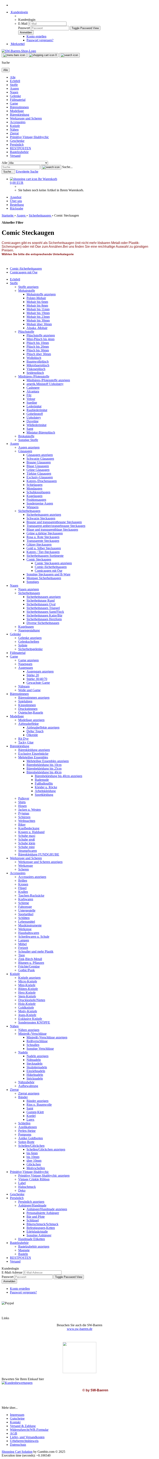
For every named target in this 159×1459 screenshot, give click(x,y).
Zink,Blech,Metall (30, 959)
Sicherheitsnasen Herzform (44, 619)
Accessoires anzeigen (32, 877)
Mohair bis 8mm (37, 305)
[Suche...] (51, 167)
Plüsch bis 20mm (37, 346)
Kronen (23, 884)
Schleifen (24, 1123)
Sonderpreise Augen (39, 503)
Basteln (23, 1254)
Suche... (67, 167)
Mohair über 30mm (39, 324)
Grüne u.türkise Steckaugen (44, 533)
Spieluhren (25, 701)
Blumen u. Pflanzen (31, 962)
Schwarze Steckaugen (40, 518)
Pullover (23, 798)
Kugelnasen (26, 626)
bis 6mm (32, 1153)
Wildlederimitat (36, 425)
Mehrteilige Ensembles (33, 757)
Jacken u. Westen (29, 809)
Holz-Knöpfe (27, 1004)
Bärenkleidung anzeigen (34, 750)
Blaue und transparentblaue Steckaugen (52, 529)
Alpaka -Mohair (36, 328)
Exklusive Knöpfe (30, 1018)
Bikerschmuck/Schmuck (42, 1224)
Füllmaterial (17, 99)
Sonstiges (32, 582)
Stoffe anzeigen (28, 287)
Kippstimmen (27, 705)
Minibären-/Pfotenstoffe (33, 376)
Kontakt (15, 1422)
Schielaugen (34, 484)
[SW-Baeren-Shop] (19, 51)
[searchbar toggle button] (69, 55)
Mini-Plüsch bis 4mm (40, 339)
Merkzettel (17, 44)
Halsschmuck (27, 1186)
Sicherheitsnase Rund (40, 600)
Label (22, 1183)
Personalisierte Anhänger (42, 1213)
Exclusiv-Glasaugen (39, 477)
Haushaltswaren (28, 933)
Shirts (22, 802)
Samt (29, 428)
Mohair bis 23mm (38, 316)
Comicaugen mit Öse (48, 570)
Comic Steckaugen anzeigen (53, 563)
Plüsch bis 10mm (37, 343)
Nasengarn (25, 664)
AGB (13, 1433)
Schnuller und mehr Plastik (35, 951)
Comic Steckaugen (38, 559)
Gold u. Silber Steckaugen (43, 548)
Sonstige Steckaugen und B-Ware (48, 574)
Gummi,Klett (35, 1112)
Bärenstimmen (19, 107)
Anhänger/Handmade (32, 1205)
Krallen (23, 891)
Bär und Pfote (35, 1216)
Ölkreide (32, 735)
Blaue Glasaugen (37, 466)
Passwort (24, 28)
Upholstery (33, 417)
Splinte (22, 645)
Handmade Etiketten (31, 1239)
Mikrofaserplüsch (37, 365)
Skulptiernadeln (36, 1067)
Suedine (31, 402)
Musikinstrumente (30, 925)
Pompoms (24, 1134)
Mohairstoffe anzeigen (41, 294)
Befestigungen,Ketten (40, 1228)
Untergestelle (26, 910)
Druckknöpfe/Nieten (31, 1000)
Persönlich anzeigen (31, 1201)
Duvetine (32, 421)
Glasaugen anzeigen (39, 455)
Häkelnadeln (34, 1074)
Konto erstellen (36, 36)
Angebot (15, 197)
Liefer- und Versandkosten (27, 1437)
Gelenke (15, 96)
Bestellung (17, 204)
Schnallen (32, 1045)
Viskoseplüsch (35, 369)
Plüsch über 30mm (38, 354)
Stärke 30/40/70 (36, 679)
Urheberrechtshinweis (24, 1441)
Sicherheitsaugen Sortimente (45, 555)
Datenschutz (18, 1444)
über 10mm (33, 1160)
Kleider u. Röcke (46, 787)
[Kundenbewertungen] (17, 1383)
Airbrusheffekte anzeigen (42, 727)
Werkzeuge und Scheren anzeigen (40, 862)
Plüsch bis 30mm (37, 350)
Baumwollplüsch (37, 361)
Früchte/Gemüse (29, 966)
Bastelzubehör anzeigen (33, 1246)
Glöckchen (33, 1164)
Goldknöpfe (26, 1007)
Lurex (30, 1119)
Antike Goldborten (30, 1138)
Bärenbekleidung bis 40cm (43, 772)
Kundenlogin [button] (19, 12)
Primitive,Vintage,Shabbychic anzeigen (44, 1175)
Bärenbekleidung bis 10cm (43, 765)
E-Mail (22, 23)
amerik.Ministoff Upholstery (45, 384)
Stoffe (14, 85)
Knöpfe (15, 126)
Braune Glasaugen (38, 462)
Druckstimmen (27, 709)
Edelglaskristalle (37, 1231)
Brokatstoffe (26, 436)
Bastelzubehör (19, 152)
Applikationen (27, 1127)
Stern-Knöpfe (27, 996)
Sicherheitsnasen (29, 593)
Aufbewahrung (28, 1086)
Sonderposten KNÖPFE (34, 1022)
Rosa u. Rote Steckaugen (42, 537)
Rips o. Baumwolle (39, 1104)
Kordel (31, 1116)
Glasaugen (25, 451)
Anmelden (9, 1281)
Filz (28, 395)
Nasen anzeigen (28, 589)
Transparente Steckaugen (42, 540)
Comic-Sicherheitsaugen (51, 567)
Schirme (23, 903)
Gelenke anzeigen (30, 638)
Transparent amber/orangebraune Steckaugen (55, 526)
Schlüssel (32, 1220)
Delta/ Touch (34, 731)
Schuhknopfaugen (38, 492)
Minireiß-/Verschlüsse (32, 1033)
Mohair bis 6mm (37, 302)
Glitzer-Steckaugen (39, 544)
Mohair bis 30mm (38, 320)
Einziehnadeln (35, 1071)
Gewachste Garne (38, 682)
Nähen (14, 129)
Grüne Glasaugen (37, 470)
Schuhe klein (26, 843)
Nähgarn (24, 686)
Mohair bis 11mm (37, 309)
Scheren (23, 869)
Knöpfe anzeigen (29, 977)
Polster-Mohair (36, 298)
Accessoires (17, 122)
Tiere (21, 955)
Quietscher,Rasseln (30, 712)
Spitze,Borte (26, 1142)
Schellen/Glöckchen (31, 1145)
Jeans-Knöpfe (27, 1015)
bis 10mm (32, 1157)
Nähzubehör (26, 1082)
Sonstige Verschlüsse (40, 1048)
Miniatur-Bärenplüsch (40, 432)
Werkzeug (24, 929)
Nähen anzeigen (28, 1030)
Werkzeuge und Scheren (26, 118)
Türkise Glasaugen (38, 473)
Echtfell (15, 81)
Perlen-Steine (27, 1130)
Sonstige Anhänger (38, 1235)
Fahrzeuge (25, 906)
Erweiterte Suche (27, 171)
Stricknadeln (34, 1078)
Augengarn (25, 667)
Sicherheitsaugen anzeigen (43, 514)
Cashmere (33, 387)
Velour (30, 399)
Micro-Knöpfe (27, 981)
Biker (21, 824)
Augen (14, 88)
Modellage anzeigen (31, 720)
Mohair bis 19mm (38, 313)
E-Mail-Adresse (12, 1272)
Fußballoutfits (44, 783)
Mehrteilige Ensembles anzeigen (47, 761)
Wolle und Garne (29, 690)
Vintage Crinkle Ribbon (33, 1179)
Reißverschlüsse (37, 1041)
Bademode (42, 779)
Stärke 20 (32, 675)
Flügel (22, 888)
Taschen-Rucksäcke (31, 895)
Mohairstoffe (26, 290)
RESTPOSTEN (20, 148)
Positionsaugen (36, 499)
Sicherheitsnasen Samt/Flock (45, 611)
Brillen (22, 880)
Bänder (23, 1097)
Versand (15, 155)
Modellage (17, 111)
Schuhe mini (26, 847)
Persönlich (17, 144)
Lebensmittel (26, 921)
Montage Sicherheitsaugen (43, 578)
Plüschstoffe (26, 331)
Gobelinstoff (34, 414)
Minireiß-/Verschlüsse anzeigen (46, 1037)
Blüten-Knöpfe (28, 989)
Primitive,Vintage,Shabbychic (29, 137)
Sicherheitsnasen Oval (40, 604)
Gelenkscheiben (28, 641)
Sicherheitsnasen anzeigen (43, 596)
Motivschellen (35, 1168)
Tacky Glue (26, 742)
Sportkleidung (44, 794)
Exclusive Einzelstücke (33, 753)
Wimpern (32, 507)
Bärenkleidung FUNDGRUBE (38, 854)
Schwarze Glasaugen (40, 458)
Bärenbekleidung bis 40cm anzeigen (58, 776)
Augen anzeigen (29, 447)
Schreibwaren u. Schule (33, 936)
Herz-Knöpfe (27, 992)
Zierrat (14, 133)
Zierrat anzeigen (28, 1093)
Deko (21, 1190)
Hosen (22, 806)
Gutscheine (17, 1418)
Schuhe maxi (26, 835)
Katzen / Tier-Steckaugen (43, 552)
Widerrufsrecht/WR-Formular (29, 1429)
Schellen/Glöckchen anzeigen (45, 1149)
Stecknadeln (34, 1063)
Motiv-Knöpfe (27, 1011)
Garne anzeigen (28, 660)
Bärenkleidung (19, 114)
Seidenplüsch (35, 372)
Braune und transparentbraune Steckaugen (54, 522)
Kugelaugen (34, 496)
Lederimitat (33, 406)
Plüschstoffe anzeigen (40, 335)
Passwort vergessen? (39, 40)
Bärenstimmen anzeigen (33, 697)
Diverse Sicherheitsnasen (42, 623)
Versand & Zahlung (23, 1426)
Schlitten (24, 918)
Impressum (17, 1414)
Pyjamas (23, 813)
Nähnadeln (33, 1060)
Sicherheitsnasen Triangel (43, 608)
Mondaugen (34, 488)
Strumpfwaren (27, 850)
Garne (14, 103)
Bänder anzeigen (37, 1101)
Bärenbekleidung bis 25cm (43, 768)
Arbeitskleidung (45, 791)
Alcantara (32, 391)
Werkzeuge (25, 865)
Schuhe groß (26, 839)
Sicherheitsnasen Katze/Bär (44, 615)
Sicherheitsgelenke (30, 649)
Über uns (16, 201)
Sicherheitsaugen (29, 511)
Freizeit (23, 948)
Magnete (24, 1250)
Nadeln (23, 1052)
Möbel (22, 944)
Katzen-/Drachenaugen (41, 481)
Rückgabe (16, 208)
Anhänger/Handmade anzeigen (46, 1209)
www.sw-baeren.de (79, 1329)
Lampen (23, 940)
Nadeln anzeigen (37, 1056)
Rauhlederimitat (36, 410)
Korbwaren (25, 899)
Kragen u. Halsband (31, 832)
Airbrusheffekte (28, 723)
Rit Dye (23, 738)
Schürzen (24, 817)
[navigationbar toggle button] (14, 55)
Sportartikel (25, 914)
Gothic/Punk (26, 970)
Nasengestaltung (29, 630)
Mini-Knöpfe (26, 985)
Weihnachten (26, 821)
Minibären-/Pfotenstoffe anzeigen (48, 380)
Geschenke (17, 141)
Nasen (14, 92)
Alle (13, 77)
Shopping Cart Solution (17, 1451)
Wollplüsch (33, 358)
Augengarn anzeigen (40, 671)
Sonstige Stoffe (28, 440)
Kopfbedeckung (28, 828)
